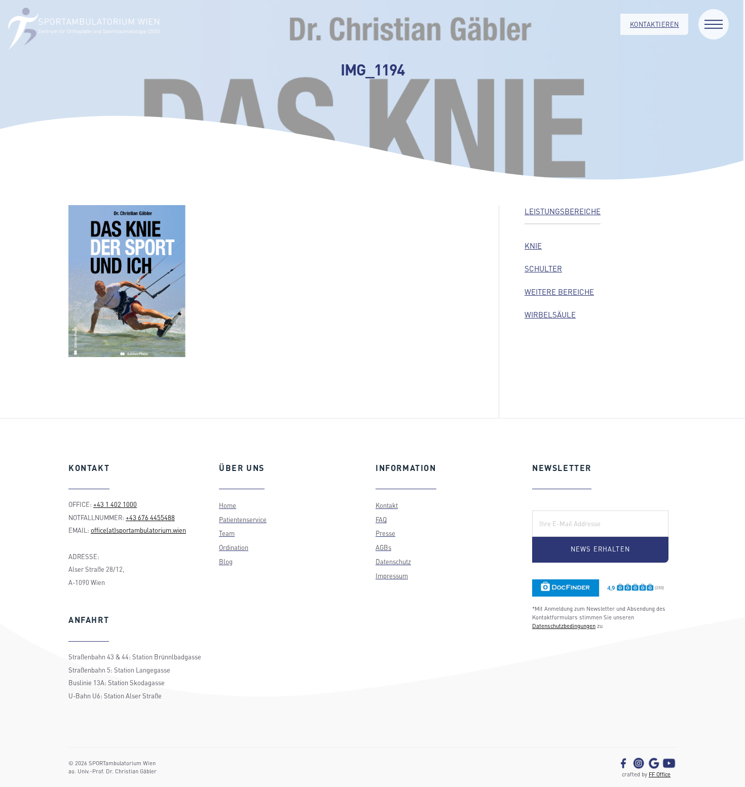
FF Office (659, 774)
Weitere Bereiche (559, 292)
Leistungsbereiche (563, 211)
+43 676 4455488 (150, 518)
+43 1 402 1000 (115, 504)
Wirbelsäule (550, 314)
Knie (533, 246)
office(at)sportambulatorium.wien (138, 530)
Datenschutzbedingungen (563, 625)
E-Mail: (549, 503)
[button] (713, 24)
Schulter (543, 268)
